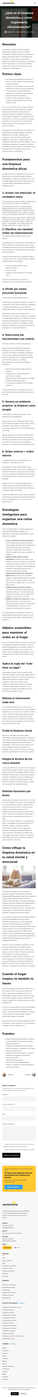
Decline (23, 1393)
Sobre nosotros (7, 1260)
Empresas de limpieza (9, 1285)
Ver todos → (22, 1303)
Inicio (4, 1258)
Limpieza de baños (8, 1333)
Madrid (4, 1348)
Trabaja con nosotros (8, 1292)
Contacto (5, 1273)
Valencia (5, 1353)
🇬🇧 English (17, 1247)
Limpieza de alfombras (9, 1325)
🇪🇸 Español (7, 1247)
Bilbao (4, 1374)
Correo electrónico (8, 1104)
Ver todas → (13, 1344)
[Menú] (35, 3)
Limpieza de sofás (8, 1323)
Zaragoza (5, 1358)
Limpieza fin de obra (8, 1318)
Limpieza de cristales (8, 1331)
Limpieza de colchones (9, 1328)
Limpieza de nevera (8, 1338)
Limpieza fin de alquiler (9, 1315)
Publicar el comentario (11, 1155)
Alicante (4, 1371)
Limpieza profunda (8, 1310)
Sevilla (4, 1356)
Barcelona (5, 1351)
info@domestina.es (8, 1228)
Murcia (4, 1364)
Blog (32, 32)
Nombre (5, 1094)
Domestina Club (7, 1268)
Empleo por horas (7, 1295)
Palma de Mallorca (8, 1366)
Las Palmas (5, 1369)
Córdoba (5, 1377)
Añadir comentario (8, 1124)
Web (3, 1114)
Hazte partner (6, 1298)
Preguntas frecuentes (9, 1266)
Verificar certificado (8, 1271)
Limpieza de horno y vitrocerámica (13, 1336)
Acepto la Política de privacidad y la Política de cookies (19, 1149)
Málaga (4, 1361)
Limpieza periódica (8, 1312)
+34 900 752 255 (7, 1225)
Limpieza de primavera (9, 1320)
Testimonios (6, 1290)
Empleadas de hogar (8, 1287)
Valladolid (5, 1379)
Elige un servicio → (13, 1187)
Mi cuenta (5, 1276)
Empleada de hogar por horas (11, 1307)
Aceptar (15, 1393)
